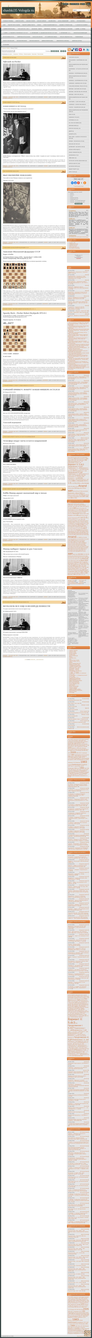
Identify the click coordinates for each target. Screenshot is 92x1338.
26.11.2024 (72, 525)
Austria (69, 573)
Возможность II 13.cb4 (79, 1333)
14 (70, 519)
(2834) (79, 550)
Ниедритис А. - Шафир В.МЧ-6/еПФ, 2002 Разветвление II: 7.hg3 (77, 879)
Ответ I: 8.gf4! (77, 1031)
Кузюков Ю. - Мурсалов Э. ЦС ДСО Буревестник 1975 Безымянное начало (77, 1081)
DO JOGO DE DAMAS (74, 122)
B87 (88, 567)
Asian (72, 573)
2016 (80, 532)
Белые (71, 458)
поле (78, 457)
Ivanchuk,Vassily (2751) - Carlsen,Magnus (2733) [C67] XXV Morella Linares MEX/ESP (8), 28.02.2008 (77, 393)
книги (72, 503)
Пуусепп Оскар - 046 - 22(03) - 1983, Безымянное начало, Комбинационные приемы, (77, 1269)
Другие (80, 583)
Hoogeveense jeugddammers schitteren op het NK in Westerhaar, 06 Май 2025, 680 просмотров (78, 368)
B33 (81, 488)
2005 (69, 461)
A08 (81, 527)
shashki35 (45, 303)
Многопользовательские (73, 583)
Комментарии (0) (7, 98)
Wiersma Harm (72, 125)
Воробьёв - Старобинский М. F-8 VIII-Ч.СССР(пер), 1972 (76, 983)
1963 (86, 506)
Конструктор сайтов (81, 1336)
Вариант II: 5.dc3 (76, 464)
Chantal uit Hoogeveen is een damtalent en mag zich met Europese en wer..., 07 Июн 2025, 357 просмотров (78, 362)
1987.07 (81, 562)
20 (74, 519)
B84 (72, 567)
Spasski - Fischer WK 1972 (10, 97)
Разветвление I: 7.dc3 (73, 1050)
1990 (84, 519)
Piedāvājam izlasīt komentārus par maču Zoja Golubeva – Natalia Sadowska (78, 1072)
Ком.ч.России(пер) (83, 744)
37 (81, 567)
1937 (78, 506)
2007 (83, 496)
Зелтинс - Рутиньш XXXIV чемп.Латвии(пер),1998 (74, 945)
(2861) (74, 534)
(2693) (84, 545)
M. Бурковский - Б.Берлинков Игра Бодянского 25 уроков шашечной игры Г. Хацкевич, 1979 (77, 1159)
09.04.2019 (75, 544)
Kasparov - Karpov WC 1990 (82, 310)
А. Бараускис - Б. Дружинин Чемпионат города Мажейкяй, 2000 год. (77, 813)
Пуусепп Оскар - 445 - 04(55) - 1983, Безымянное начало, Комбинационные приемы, (77, 1278)
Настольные (82, 580)
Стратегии (81, 582)
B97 (79, 545)
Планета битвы (71, 706)
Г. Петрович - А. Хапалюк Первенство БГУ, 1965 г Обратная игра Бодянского (78, 1214)
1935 (74, 506)
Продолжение (75, 517)
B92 (82, 550)
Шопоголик (70, 725)
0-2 (72, 483)
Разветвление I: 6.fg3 (73, 479)
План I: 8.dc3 (71, 1052)
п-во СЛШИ (74, 1007)
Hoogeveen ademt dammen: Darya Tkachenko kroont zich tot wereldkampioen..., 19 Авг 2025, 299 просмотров (78, 347)
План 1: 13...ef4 (78, 1001)
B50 (79, 551)
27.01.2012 (78, 547)
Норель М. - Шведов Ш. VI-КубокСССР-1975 (78, 315)
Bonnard (82, 525)
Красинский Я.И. (84, 1000)
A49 (80, 533)
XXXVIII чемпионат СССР (80, 1317)
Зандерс (82, 1008)
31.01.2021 (70, 541)
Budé (74, 554)
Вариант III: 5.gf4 (71, 1049)
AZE (69, 486)
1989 (80, 563)
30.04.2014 (83, 533)
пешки (86, 515)
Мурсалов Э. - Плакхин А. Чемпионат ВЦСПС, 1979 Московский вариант (76, 897)
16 (71, 519)
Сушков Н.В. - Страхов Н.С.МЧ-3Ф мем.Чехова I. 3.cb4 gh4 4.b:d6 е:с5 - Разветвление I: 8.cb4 (76, 308)
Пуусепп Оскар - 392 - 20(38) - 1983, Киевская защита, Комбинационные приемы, (78, 1231)
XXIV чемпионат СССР (77, 773)
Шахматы (71, 133)
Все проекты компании (74, 248)
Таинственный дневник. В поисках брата (77, 712)
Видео (69, 503)
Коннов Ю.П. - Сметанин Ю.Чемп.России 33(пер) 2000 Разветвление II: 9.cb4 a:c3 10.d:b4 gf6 (77, 293)
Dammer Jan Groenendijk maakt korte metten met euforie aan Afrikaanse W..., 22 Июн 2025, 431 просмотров (78, 359)
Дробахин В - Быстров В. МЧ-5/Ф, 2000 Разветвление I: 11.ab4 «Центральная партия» (77, 927)
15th (81, 568)
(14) (80, 557)
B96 (88, 571)
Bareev (85, 564)
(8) (81, 491)
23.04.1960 (74, 558)
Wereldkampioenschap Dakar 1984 (78, 97)
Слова (80, 581)
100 (76, 521)
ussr (79, 519)
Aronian (86, 483)
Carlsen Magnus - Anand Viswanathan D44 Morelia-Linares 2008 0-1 (77, 430)
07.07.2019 (80, 528)
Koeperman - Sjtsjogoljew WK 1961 (78, 68)
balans (75, 520)
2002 (87, 458)
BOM (79, 523)
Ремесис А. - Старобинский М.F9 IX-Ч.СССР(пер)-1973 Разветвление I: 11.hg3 (77, 974)
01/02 (74, 542)
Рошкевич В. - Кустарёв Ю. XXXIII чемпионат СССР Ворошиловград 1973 (78, 966)
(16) (71, 558)
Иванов (74, 769)
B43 (69, 566)
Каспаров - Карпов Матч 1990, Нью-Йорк (77, 312)
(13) (73, 557)
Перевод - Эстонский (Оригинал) (77, 200)
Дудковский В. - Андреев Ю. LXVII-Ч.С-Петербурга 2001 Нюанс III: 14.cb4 (77, 949)
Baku (85, 532)
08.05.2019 (79, 534)
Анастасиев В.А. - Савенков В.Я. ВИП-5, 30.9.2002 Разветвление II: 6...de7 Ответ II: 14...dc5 (78, 282)
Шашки (87, 270)
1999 (72, 460)
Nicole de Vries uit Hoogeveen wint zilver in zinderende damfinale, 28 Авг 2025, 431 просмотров (77, 339)
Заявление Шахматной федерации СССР (16, 247)
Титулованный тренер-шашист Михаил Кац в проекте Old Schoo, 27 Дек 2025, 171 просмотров (78, 327)
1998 (82, 475)
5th (79, 567)
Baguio (77, 562)
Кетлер (76, 745)
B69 (72, 532)
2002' (87, 523)
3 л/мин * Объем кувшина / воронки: (78, 1016)
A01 (76, 531)
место (78, 521)
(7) (80, 491)
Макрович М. (82, 759)
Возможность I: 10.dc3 (76, 1015)
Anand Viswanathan (74, 152)
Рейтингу (21, 54)
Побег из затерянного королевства (76, 722)
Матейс (69, 1005)
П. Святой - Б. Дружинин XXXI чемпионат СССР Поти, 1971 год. (77, 823)
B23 (78, 567)
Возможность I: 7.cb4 (81, 471)
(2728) (74, 483)
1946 (84, 506)
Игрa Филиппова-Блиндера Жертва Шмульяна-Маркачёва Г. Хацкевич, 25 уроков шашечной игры (77, 1148)
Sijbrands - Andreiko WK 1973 (76, 83)
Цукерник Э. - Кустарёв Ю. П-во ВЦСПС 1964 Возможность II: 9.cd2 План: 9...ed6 (77, 970)
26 (73, 498)
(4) (75, 491)
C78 (83, 488)
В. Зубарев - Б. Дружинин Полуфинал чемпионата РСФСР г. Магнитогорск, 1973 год (77, 818)
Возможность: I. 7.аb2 (73, 478)
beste (69, 524)
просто (78, 508)
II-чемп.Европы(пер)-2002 (77, 1055)
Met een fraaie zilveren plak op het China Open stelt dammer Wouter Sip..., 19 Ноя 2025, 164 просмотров (78, 330)
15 (85, 508)
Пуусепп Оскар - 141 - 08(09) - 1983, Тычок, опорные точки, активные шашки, (78, 1258)
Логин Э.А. (86, 1041)
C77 (77, 537)
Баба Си (71, 114)
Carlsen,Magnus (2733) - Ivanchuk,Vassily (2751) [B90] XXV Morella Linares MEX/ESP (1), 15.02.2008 (77, 409)
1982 (85, 460)
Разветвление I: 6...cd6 (74, 468)
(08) (80, 560)
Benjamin (72, 563)
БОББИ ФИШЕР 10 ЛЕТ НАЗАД (11, 102)
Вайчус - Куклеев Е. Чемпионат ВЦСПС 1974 (78, 957)
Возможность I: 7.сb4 (80, 1030)
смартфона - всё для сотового (75, 505)
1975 (69, 766)
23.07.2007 (70, 529)
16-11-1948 (78, 509)
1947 (80, 752)
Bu (86, 528)
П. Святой (75, 766)
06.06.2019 (76, 533)
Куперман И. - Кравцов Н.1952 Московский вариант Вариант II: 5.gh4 (78, 905)
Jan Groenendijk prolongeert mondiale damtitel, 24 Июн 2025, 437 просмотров (78, 353)
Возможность (82, 458)
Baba (74, 522)
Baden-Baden (76, 532)
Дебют (70, 131)
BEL (86, 537)
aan (70, 490)
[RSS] (69, 49)
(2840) (69, 540)
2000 (77, 458)
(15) (69, 558)
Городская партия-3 (84, 924)
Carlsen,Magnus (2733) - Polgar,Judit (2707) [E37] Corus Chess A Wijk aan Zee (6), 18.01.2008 (78, 450)
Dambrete (86, 833)
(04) (78, 560)
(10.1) (81, 551)
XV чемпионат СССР (82, 774)
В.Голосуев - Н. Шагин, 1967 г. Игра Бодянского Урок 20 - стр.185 (76, 1173)
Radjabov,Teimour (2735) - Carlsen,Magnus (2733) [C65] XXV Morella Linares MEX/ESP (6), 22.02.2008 (77, 399)
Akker (84, 523)
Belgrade (70, 568)
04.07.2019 (72, 528)
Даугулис (75, 774)
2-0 (76, 481)
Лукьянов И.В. (78, 1043)
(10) (84, 493)
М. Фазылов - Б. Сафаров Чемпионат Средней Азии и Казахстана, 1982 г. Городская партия (76, 795)
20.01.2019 (75, 545)
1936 (76, 506)
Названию (15, 54)
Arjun (77, 554)
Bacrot (85, 548)
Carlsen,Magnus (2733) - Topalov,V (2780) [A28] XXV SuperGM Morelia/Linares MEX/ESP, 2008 (78, 415)
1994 (82, 566)
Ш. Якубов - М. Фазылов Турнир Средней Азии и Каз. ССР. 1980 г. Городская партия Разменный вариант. (77, 785)
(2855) (80, 537)
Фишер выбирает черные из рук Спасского (16, 544)
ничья (83, 515)
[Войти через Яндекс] (78, 182)
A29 (82, 542)
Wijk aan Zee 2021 (73, 143)
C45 (80, 539)
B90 (82, 495)
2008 (87, 496)
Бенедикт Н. (78, 1327)
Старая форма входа (78, 186)
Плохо (71, 196)
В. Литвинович (81, 1323)
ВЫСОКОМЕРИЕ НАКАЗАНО (11, 171)
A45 (85, 525)
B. (82, 527)
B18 (87, 491)
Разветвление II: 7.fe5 (83, 1050)
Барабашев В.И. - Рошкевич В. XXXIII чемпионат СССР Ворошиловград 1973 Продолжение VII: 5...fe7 (77, 277)
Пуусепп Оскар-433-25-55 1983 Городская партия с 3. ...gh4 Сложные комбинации (78, 918)
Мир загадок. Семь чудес (74, 703)
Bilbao (78, 488)
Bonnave (75, 510)
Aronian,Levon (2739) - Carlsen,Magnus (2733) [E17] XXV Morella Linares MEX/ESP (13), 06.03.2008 (78, 378)
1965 (78, 756)
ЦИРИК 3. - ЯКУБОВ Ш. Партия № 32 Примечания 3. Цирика (76, 1134)
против (69, 509)
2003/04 (75, 570)
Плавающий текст (74, 199)
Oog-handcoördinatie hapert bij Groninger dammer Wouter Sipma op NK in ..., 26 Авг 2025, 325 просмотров (78, 342)
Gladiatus (70, 728)
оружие (69, 517)
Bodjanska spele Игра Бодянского (75, 1112)
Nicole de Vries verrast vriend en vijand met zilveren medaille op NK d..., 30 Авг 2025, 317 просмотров (78, 335)
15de (81, 520)
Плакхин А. (73, 748)
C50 (69, 525)
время (80, 515)
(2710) (74, 529)
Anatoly (74, 495)
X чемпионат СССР (77, 1311)
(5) (77, 491)
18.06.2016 (70, 539)
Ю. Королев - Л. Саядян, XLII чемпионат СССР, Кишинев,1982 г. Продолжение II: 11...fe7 (77, 987)
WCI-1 (73, 756)
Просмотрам (40, 54)
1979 (69, 498)
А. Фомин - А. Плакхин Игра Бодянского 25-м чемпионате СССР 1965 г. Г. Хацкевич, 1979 (78, 1168)
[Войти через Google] (81, 182)
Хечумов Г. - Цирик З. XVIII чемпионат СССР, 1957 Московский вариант (78, 909)
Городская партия (84, 782)
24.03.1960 (73, 556)
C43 (88, 564)
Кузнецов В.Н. (71, 746)
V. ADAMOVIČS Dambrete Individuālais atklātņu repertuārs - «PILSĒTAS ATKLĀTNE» (78, 836)
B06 (82, 532)
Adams (77, 566)
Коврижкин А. (83, 771)
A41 (82, 563)
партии (73, 512)
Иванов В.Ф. (80, 1041)
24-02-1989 (70, 510)
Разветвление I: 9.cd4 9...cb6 (74, 462)
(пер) (78, 1002)
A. (77, 511)
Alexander (80, 481)
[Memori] (80, 49)
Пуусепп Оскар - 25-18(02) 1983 (75, 1274)
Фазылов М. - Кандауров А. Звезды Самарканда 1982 (76, 874)
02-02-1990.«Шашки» (83, 510)
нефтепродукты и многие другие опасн (80, 1048)
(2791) (74, 546)
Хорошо (72, 193)
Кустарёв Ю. (71, 759)
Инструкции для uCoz (74, 247)
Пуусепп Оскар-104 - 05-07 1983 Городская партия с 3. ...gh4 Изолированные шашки (78, 913)
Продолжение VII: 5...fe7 (77, 461)
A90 (75, 540)
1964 (75, 759)
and (84, 527)
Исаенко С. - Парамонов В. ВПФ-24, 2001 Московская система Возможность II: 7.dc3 (78, 800)
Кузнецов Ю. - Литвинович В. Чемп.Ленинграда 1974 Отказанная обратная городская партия (78, 1085)
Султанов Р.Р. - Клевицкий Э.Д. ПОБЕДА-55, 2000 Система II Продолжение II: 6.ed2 (78, 848)
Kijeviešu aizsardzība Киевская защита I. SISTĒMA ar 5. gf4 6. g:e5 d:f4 (77, 1076)
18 (72, 519)
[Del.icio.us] (73, 49)
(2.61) (84, 551)
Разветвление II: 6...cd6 (73, 476)
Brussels (78, 564)
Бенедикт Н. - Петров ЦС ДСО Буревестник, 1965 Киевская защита (78, 1104)
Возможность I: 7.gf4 (72, 1035)
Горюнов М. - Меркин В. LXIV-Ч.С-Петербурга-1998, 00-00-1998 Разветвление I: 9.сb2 (78, 288)
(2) (87, 524)
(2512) (81, 545)
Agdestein (85, 562)
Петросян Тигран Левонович (77, 160)
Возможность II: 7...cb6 (79, 1052)
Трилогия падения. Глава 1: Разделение (77, 719)
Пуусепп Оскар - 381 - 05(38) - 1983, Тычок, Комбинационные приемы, (78, 1245)
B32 (87, 533)
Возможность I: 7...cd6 (81, 1049)
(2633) (69, 532)
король (72, 457)
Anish (73, 488)
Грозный (78, 741)
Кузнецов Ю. (82, 772)
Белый (69, 996)
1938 (79, 740)
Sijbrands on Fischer (9, 57)
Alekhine (81, 513)
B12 (85, 488)
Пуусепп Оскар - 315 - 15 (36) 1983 (76, 1282)
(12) (71, 562)
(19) (74, 560)
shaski (45, 97)
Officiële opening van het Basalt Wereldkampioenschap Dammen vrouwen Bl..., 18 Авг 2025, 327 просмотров (78, 350)
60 (85, 481)
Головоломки (71, 581)
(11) (69, 557)
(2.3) (72, 534)
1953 (81, 766)
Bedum (70, 521)
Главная (4, 48)
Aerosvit (83, 529)
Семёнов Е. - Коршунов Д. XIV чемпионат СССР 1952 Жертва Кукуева (77, 1068)
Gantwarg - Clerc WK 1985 (76, 101)
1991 (73, 469)
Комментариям (27, 54)
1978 (77, 574)
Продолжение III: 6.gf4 (75, 472)
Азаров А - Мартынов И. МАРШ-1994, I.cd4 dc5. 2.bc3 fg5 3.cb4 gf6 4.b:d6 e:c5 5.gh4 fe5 (78, 891)
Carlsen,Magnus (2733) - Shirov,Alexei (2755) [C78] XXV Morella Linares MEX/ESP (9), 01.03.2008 (78, 388)
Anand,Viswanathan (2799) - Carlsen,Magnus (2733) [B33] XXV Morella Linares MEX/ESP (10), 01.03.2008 (78, 383)
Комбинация (76, 764)
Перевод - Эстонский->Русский (77, 202)
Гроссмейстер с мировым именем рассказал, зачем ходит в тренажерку (76, 1138)
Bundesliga (79, 570)
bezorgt (69, 512)
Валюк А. (80, 742)
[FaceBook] (76, 49)
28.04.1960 (79, 558)
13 (68, 519)
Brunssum (70, 513)
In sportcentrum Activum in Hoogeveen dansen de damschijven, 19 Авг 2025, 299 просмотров (78, 345)
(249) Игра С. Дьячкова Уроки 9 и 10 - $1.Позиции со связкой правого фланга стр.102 (77, 1153)
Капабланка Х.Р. (73, 155)
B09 (71, 564)
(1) (74, 493)
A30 (85, 491)
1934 (74, 515)
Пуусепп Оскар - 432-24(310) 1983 (76, 1265)
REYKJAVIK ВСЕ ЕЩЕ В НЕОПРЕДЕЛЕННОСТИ (16, 602)
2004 (80, 476)
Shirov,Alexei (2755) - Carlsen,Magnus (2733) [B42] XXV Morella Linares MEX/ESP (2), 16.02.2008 (78, 404)
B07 (77, 540)
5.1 (83, 574)
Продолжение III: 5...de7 (83, 479)
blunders (83, 540)
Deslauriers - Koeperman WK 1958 (78, 60)
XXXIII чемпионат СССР (75, 739)
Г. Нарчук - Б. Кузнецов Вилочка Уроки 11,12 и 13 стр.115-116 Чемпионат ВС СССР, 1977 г (78, 1143)
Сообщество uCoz (73, 244)
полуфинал (77, 475)
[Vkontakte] (84, 49)
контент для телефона (79, 503)
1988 (82, 509)
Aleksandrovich (71, 531)
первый (82, 521)
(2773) (69, 534)
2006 (80, 496)
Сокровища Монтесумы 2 (74, 700)
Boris (77, 493)
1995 (75, 460)
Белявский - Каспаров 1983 (76, 146)
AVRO (84, 513)
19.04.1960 (84, 557)
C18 (84, 554)
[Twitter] (87, 49)
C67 (82, 534)
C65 (71, 486)
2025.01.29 (73, 547)
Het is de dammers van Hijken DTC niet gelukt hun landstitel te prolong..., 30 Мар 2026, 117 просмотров (78, 323)
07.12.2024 (75, 527)
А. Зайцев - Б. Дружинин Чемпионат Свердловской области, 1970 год (76, 827)
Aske (77, 542)
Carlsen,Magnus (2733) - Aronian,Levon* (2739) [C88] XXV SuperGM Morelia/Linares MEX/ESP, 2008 (77, 420)
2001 (76, 746)
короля (85, 995)
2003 (75, 458)
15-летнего (82, 508)
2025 (75, 488)
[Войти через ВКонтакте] (72, 182)
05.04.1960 (85, 556)
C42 (83, 568)
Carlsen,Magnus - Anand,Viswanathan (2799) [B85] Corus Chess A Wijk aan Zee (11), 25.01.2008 (78, 435)
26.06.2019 (77, 548)
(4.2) (84, 550)
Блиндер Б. (79, 1329)
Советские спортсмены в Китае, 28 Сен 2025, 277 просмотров (77, 333)
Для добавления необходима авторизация (78, 236)
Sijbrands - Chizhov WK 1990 (76, 104)
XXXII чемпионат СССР (73, 772)
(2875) (72, 533)
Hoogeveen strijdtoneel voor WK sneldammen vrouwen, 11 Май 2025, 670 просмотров (78, 365)
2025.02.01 (72, 548)
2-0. (77, 519)
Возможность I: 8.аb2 (73, 1041)
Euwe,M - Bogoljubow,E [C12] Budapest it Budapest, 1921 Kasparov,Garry (77, 298)
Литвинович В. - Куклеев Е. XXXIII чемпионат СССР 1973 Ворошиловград (78, 953)
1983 (73, 481)
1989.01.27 (76, 563)
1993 (79, 495)
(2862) (74, 541)
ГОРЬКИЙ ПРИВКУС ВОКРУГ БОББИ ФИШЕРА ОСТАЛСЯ (18, 385)
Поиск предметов (72, 582)
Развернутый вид (74, 197)
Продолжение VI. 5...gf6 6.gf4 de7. (76, 1009)
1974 (74, 745)
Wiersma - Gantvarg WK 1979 (76, 88)
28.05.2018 (80, 544)
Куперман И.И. (72, 120)
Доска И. (71, 770)
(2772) (77, 541)
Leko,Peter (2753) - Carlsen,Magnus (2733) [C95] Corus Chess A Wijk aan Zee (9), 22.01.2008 (77, 440)
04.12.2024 (70, 527)
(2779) (79, 540)
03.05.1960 (70, 560)
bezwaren (70, 520)
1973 (69, 739)
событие (86, 521)
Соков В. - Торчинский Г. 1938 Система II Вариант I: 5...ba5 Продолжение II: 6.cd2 (77, 844)
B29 (82, 547)
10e (76, 512)
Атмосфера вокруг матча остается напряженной (19, 436)
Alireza (69, 488)
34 (73, 567)
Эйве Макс (71, 157)
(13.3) (69, 547)
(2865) (82, 541)
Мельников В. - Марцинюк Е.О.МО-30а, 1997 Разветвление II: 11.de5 (78, 979)
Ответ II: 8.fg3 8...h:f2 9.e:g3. (77, 1047)
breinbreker (73, 524)
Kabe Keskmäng (85, 1229)
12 (84, 574)
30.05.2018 (86, 534)
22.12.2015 (70, 551)
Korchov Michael (73, 128)
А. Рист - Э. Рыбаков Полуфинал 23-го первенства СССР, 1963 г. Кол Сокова (77, 1190)
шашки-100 (86, 1070)
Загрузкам (34, 54)
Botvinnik (71, 493)
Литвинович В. (77, 758)
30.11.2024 (77, 525)
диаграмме (77, 995)
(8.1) (69, 528)
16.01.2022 (70, 542)
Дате (11, 54)
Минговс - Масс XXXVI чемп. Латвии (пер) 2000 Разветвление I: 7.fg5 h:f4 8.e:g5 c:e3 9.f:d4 (77, 302)
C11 (81, 483)
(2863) (73, 486)
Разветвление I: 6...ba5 (74, 474)
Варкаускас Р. (74, 1046)
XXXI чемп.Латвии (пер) (73, 1011)
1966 (82, 740)
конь (81, 457)
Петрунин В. (77, 775)
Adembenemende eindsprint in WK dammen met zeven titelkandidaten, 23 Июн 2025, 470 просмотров (78, 356)
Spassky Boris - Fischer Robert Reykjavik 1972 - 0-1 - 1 (19, 309)
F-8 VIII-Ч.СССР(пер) (78, 749)
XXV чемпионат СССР (76, 1003)
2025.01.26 (70, 545)
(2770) (83, 537)
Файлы (8, 48)
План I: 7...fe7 (71, 1031)
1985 (70, 508)
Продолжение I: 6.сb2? (75, 466)
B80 (84, 495)
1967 (72, 766)
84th (80, 541)
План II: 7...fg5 (78, 469)
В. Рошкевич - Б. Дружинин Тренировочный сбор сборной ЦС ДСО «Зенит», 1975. (78, 805)
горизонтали (86, 996)
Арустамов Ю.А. (74, 757)
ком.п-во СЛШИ (80, 1307)
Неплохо (72, 194)
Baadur (86, 529)
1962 (82, 519)
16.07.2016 (75, 551)
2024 (81, 493)
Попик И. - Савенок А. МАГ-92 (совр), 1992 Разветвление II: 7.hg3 (78, 887)
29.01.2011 (75, 550)
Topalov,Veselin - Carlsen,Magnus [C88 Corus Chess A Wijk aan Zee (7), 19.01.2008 (78, 445)
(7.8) (87, 532)
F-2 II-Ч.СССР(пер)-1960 (73, 1042)
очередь (76, 997)
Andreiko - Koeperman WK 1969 (77, 73)
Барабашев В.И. (80, 1330)
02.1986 (74, 562)
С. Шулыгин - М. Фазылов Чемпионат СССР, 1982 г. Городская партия (78, 790)
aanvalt (81, 523)
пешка (78, 996)
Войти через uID (78, 179)
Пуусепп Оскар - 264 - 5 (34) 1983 (76, 1290)
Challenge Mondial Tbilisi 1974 (77, 86)
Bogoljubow (70, 515)
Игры (69, 457)
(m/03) (69, 567)
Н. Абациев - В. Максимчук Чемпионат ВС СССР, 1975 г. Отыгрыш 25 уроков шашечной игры (78, 1195)
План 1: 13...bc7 (71, 1001)
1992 (77, 495)
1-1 (69, 481)
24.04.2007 (70, 546)
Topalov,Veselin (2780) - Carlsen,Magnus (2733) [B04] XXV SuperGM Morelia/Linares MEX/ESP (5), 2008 (77, 425)
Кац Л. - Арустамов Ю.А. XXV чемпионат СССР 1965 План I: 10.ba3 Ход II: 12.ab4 (77, 932)
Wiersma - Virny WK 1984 (75, 94)
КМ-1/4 (83, 1034)
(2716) (69, 550)
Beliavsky (70, 495)
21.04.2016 (85, 547)
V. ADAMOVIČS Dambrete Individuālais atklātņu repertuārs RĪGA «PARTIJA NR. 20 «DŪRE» (78, 1124)
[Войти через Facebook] (75, 182)
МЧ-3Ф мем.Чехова (79, 999)
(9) (83, 491)
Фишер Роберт (73, 169)
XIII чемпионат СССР (77, 1305)
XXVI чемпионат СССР (73, 1299)
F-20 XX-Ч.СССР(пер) (75, 1314)
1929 (87, 513)
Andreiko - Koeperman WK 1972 (77, 80)
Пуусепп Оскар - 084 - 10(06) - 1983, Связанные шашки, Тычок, (76, 1249)
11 (87, 517)
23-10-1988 (85, 509)
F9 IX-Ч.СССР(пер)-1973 (78, 750)
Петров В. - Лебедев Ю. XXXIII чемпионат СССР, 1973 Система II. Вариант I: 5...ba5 (77, 840)
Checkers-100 (72, 57)
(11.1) (76, 528)
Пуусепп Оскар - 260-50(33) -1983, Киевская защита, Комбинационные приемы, (78, 1241)
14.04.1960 (77, 557)
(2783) (78, 483)
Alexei (87, 495)
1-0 (69, 483)
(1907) (79, 542)
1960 (84, 475)
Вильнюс (81, 460)
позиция (70, 764)
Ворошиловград (85, 758)
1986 (80, 757)
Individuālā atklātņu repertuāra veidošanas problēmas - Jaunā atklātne (77, 1120)
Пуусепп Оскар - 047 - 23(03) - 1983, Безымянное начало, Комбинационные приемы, (77, 1286)
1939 (81, 506)
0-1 (87, 481)
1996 (83, 476)
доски (75, 457)
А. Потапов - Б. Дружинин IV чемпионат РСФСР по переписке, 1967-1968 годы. (77, 857)
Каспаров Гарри (73, 166)
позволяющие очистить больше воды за (77, 1312)
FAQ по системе (73, 246)
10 (71, 481)
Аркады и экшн (71, 580)
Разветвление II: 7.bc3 (82, 1010)
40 (68, 521)
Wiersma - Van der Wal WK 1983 (77, 91)
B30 (69, 549)
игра (69, 458)
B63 (69, 563)
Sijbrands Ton (73, 117)
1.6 (81, 574)
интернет (76, 1005)
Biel (83, 483)
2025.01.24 (70, 544)
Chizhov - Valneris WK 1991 (76, 107)
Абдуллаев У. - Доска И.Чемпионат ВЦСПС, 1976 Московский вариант (78, 901)
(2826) (81, 548)
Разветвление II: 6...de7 (75, 1033)
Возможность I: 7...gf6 (76, 1054)
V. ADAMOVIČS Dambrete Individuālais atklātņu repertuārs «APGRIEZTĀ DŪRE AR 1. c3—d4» (78, 1090)
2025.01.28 (78, 546)
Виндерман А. (76, 770)
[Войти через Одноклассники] (84, 182)
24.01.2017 (86, 539)
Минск (69, 460)
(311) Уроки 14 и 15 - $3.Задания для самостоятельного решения (76, 1205)
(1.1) (85, 524)
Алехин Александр (74, 149)
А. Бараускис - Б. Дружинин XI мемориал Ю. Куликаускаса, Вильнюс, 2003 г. (78, 809)
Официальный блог (73, 243)
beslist (83, 520)
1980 (71, 498)
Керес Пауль (72, 171)
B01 (86, 567)
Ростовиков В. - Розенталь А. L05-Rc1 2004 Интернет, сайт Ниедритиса (78, 962)
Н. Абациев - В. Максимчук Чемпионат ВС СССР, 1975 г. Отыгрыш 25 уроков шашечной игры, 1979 (78, 1200)
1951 (78, 748)
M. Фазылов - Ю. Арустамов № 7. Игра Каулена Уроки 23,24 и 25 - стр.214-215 (77, 1164)
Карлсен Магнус (73, 163)
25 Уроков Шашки (84, 1132)
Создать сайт (72, 242)
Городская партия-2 (84, 855)
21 (75, 519)
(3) (73, 491)
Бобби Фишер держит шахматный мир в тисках (18, 489)
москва (80, 478)
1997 (78, 460)
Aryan (76, 486)
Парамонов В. (80, 746)
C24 (78, 539)
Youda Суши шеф (72, 709)
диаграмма (84, 457)
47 (68, 496)
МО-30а (86, 750)
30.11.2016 (86, 546)
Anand (82, 485)
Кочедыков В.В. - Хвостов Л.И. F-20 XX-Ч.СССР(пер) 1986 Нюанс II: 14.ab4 (77, 940)
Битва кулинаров (72, 715)
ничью (75, 523)
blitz (86, 527)
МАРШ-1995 (70, 744)
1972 (74, 471)
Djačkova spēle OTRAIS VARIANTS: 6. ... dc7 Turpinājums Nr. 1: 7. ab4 (78, 1108)
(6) (78, 491)
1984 (75, 498)
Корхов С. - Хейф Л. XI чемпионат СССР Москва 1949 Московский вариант (77, 866)
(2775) (69, 533)
